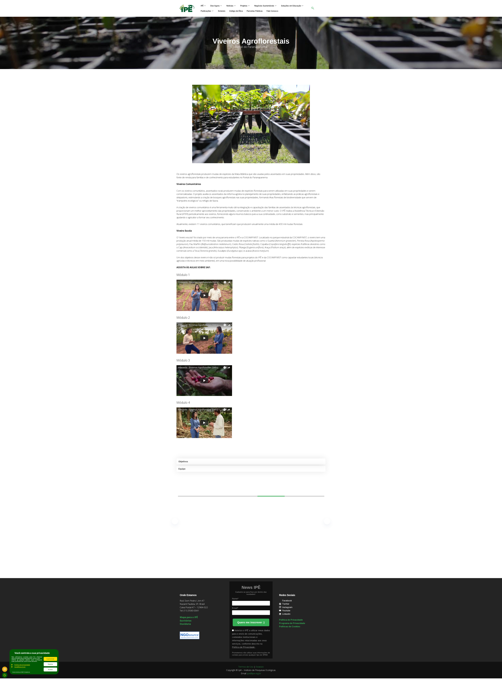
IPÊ (202, 6)
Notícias (229, 6)
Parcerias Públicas (255, 11)
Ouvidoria (185, 623)
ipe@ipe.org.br (254, 673)
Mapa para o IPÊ (189, 617)
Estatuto (221, 11)
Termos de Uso (245, 666)
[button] (312, 8)
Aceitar (50, 669)
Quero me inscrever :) (251, 622)
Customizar (50, 659)
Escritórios (185, 620)
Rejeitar (50, 664)
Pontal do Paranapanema (251, 47)
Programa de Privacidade (292, 623)
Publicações (206, 11)
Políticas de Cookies (289, 626)
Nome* (235, 599)
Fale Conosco (272, 11)
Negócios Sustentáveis (264, 6)
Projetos (243, 6)
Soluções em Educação (291, 6)
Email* (235, 608)
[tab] (251, 461)
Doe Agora (214, 6)
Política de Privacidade (243, 647)
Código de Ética (236, 11)
